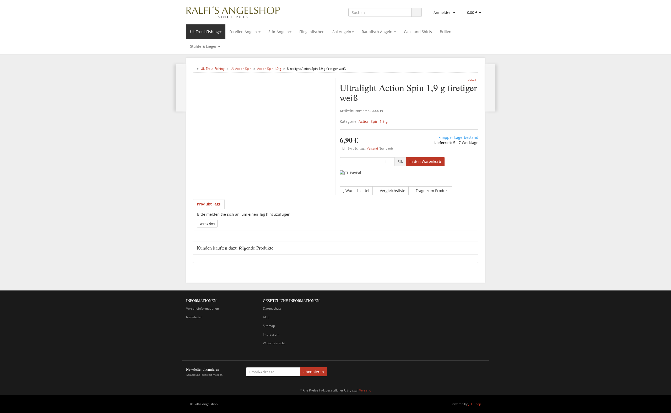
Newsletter (194, 317)
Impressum (271, 334)
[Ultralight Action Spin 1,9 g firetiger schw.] (181, 88)
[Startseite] (194, 68)
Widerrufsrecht (274, 343)
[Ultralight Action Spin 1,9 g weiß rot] (490, 88)
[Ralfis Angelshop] (233, 11)
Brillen (445, 31)
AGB (266, 317)
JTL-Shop (474, 404)
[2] (350, 173)
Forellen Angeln (243, 31)
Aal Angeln (341, 31)
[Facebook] (482, 373)
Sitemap (269, 326)
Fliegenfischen (311, 31)
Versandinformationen (202, 308)
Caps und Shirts (418, 31)
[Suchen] (416, 12)
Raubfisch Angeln (377, 31)
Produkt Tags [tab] (208, 204)
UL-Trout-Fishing (204, 31)
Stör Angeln (278, 31)
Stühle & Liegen (204, 46)
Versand (373, 148)
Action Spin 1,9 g (373, 121)
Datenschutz (272, 308)
